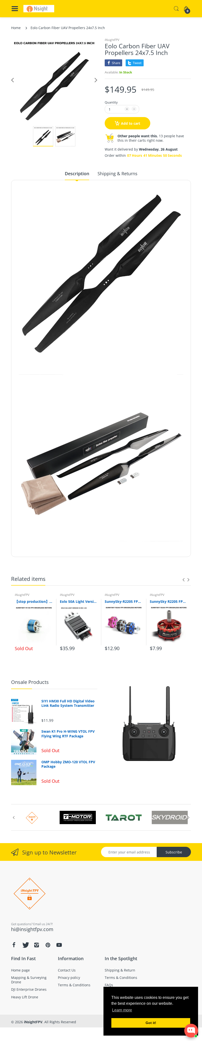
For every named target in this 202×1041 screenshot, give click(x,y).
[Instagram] (36, 945)
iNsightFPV (112, 40)
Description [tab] (77, 173)
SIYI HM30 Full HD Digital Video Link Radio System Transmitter (68, 703)
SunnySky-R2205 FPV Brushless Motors (123, 601)
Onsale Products (30, 682)
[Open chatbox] (191, 1031)
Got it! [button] (151, 1023)
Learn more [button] (122, 1010)
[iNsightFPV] (38, 8)
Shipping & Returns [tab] (117, 173)
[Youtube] (59, 945)
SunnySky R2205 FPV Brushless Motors (168, 601)
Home (16, 27)
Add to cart (130, 123)
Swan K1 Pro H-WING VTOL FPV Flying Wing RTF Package (68, 733)
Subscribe (174, 852)
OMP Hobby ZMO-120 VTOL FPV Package (68, 764)
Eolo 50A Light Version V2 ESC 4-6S (79, 601)
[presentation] (183, 579)
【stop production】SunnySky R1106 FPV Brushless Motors (33, 601)
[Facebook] (14, 945)
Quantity (111, 102)
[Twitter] (25, 945)
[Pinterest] (47, 945)
